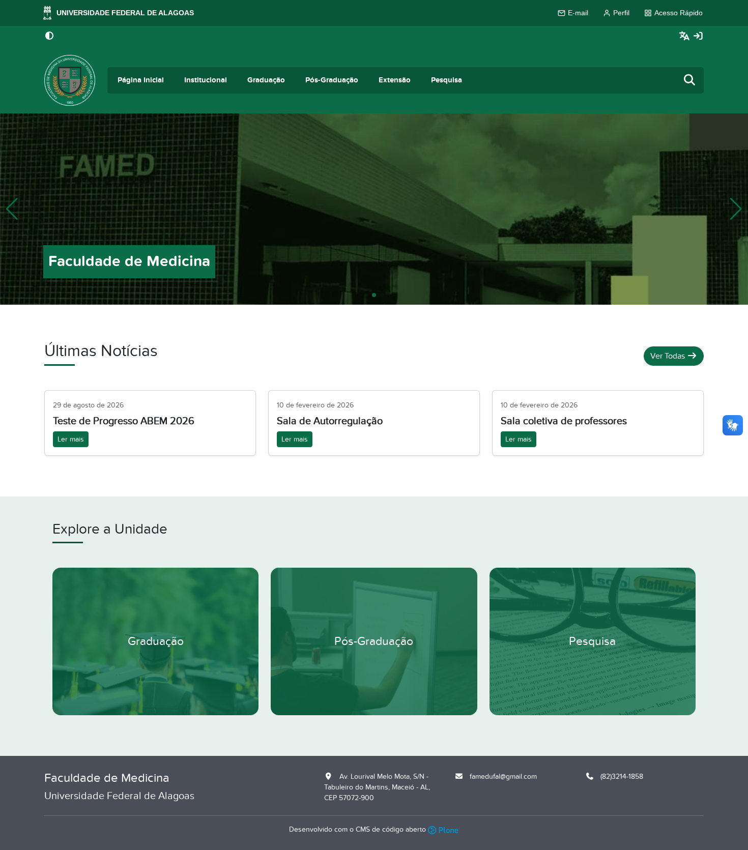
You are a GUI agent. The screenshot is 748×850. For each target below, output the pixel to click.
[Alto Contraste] (49, 36)
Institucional (205, 80)
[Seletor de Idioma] (686, 36)
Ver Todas (668, 356)
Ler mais (70, 439)
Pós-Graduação (331, 80)
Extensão (395, 80)
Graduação (266, 80)
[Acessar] (698, 36)
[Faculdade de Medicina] (69, 80)
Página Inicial (141, 80)
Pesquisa (446, 80)
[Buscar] (690, 81)
